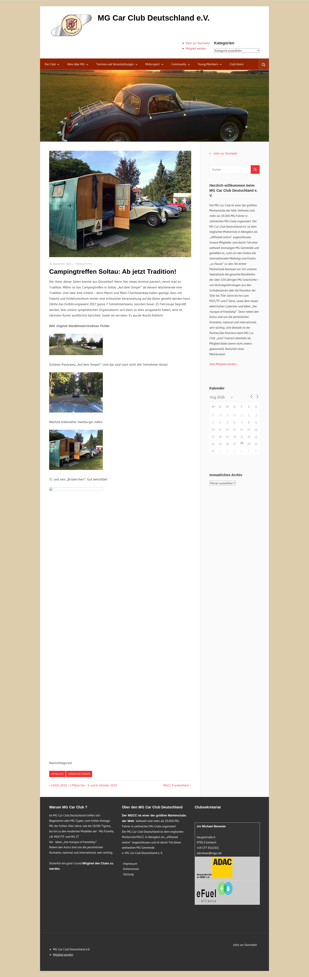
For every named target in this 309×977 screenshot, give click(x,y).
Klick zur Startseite (198, 43)
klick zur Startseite (225, 153)
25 (220, 444)
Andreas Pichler (83, 263)
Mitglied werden (196, 48)
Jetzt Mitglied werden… (224, 364)
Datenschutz (131, 869)
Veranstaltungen (79, 773)
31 (241, 415)
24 (213, 444)
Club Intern (237, 64)
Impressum (130, 863)
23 (256, 437)
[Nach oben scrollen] (303, 971)
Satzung (128, 874)
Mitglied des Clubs (95, 863)
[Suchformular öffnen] (263, 64)
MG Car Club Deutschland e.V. (154, 17)
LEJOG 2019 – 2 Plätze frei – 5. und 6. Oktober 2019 (84, 785)
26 (227, 444)
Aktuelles (57, 773)
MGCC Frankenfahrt (176, 785)
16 (256, 429)
